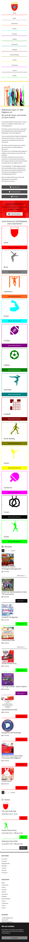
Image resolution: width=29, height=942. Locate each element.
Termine (4, 868)
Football (4, 889)
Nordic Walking (6, 898)
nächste (13, 550)
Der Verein (4, 859)
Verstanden (14, 938)
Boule (3, 883)
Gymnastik (5, 894)
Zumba (3, 908)
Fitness (4, 887)
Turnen (4, 905)
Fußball (4, 892)
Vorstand (4, 861)
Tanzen (4, 901)
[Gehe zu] (14, 6)
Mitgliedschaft (6, 863)
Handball (4, 896)
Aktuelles (4, 866)
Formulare (4, 872)
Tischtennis (5, 903)
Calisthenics (5, 885)
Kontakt (4, 870)
